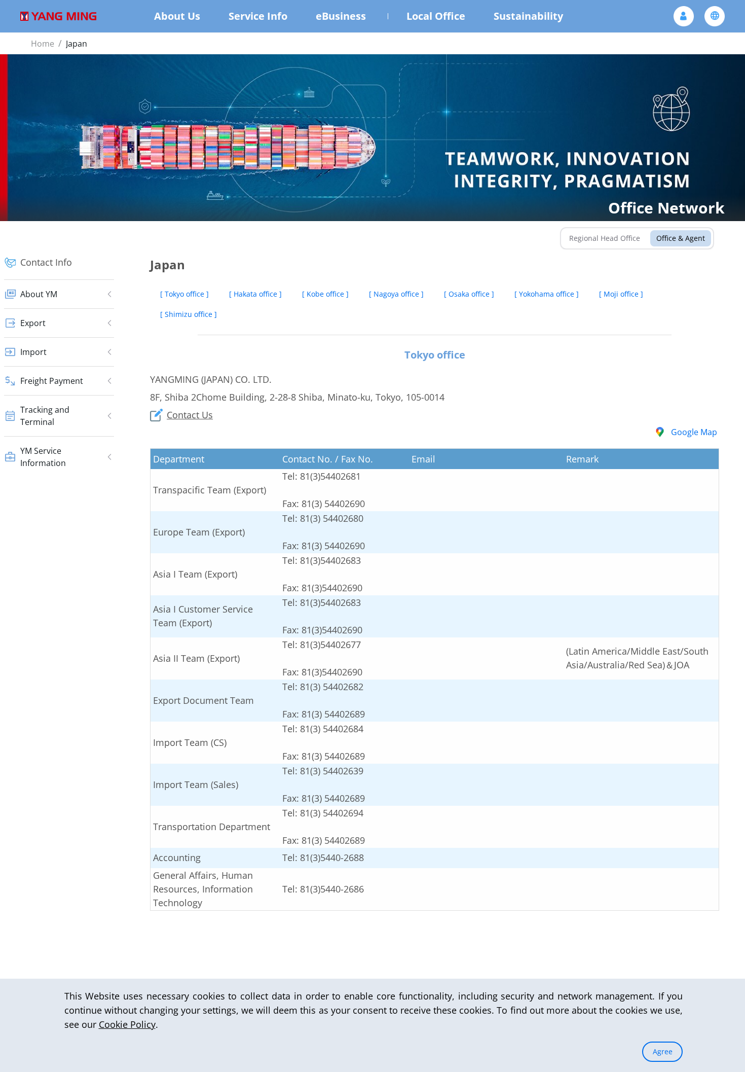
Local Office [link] (435, 16)
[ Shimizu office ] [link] (188, 314)
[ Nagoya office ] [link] (396, 294)
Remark (582, 459)
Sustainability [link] (528, 16)
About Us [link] (177, 16)
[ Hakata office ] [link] (255, 294)
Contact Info (46, 262)
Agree (663, 1051)
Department (178, 459)
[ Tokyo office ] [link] (184, 294)
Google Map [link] (694, 432)
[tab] (604, 238)
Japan (76, 43)
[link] (42, 44)
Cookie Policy (127, 1024)
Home (42, 43)
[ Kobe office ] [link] (325, 294)
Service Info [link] (258, 16)
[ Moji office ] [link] (621, 294)
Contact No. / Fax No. (327, 459)
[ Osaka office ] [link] (469, 294)
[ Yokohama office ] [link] (546, 294)
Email (423, 459)
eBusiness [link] (341, 16)
